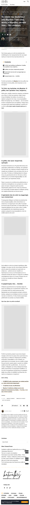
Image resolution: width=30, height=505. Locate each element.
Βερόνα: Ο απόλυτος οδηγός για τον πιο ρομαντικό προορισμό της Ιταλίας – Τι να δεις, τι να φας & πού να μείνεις (14, 389)
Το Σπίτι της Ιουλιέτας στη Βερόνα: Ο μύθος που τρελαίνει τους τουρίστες (14, 66)
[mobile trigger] (27, 1)
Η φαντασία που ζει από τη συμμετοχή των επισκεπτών (14, 72)
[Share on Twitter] (5, 34)
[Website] (21, 411)
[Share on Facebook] (2, 34)
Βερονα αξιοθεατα (11, 398)
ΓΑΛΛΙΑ (22, 495)
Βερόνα (16, 81)
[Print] (10, 34)
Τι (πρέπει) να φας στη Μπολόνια (11, 385)
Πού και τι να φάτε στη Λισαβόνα (9, 453)
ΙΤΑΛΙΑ (24, 37)
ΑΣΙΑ (10, 495)
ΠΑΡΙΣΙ (3, 497)
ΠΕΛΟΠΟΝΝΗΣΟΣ (22, 497)
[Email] (8, 34)
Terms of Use (9, 502)
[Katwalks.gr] (4, 1)
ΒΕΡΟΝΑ (20, 37)
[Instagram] (26, 411)
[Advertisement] (15, 133)
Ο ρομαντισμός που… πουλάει (12, 76)
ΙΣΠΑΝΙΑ (3, 495)
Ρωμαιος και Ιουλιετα (20, 398)
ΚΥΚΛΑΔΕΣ (11, 497)
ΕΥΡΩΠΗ (6, 493)
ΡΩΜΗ (15, 495)
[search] (22, 1)
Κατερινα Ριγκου (9, 37)
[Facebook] (22, 411)
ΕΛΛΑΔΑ (13, 493)
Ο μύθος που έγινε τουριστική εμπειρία (14, 69)
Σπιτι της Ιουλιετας (6, 400)
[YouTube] (24, 411)
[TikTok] (28, 411)
